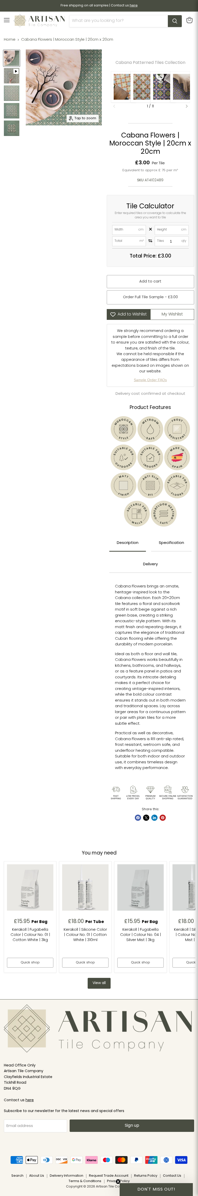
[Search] (175, 21)
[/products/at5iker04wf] (140, 887)
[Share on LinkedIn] (154, 818)
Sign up (132, 1126)
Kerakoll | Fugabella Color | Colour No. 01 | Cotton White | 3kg (30, 935)
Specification (171, 543)
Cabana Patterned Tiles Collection (150, 63)
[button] (186, 106)
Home (9, 40)
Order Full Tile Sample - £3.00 (150, 297)
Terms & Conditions (85, 1181)
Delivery (150, 564)
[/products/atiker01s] (85, 887)
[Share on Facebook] (138, 818)
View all (99, 983)
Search (17, 1175)
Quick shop (30, 962)
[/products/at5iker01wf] (30, 887)
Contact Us (172, 1175)
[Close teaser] (118, 1181)
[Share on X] (146, 818)
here (30, 1100)
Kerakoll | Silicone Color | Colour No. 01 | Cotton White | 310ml (85, 935)
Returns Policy (145, 1175)
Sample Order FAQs (150, 380)
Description (127, 543)
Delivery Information (66, 1175)
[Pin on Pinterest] (163, 818)
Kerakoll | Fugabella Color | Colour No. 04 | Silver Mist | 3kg (140, 935)
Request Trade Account (108, 1175)
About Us (36, 1175)
